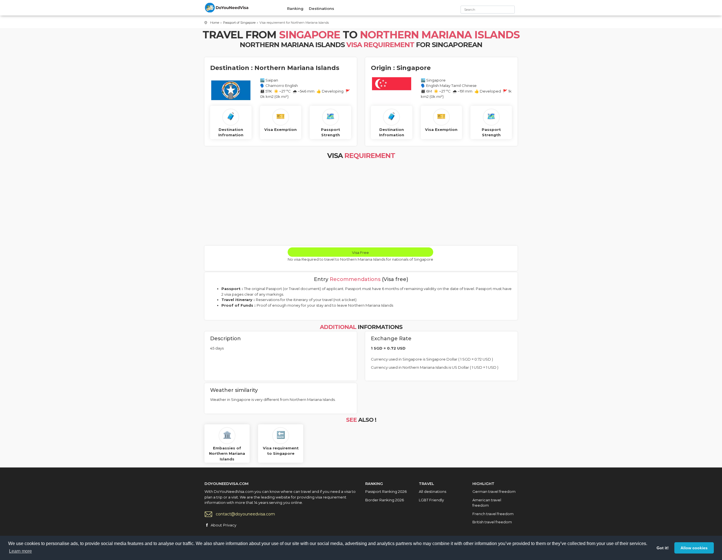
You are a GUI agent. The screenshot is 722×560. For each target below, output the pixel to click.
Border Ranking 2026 (384, 500)
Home (214, 23)
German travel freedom (494, 491)
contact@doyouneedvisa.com (245, 514)
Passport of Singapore (239, 23)
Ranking (295, 8)
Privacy (229, 525)
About (216, 525)
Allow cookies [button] (694, 548)
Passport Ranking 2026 (386, 491)
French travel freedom (493, 513)
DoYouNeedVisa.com (227, 7)
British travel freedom (492, 522)
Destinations (321, 8)
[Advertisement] (361, 203)
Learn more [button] (20, 551)
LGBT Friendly (431, 500)
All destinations (432, 491)
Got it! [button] (663, 548)
